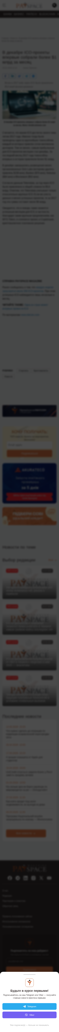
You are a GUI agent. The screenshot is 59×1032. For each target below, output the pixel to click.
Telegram (31, 1006)
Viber (31, 1015)
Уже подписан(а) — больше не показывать (29, 1025)
